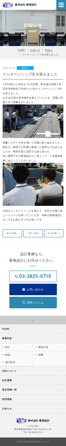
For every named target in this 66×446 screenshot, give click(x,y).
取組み (49, 50)
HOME (21, 50)
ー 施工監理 (8, 362)
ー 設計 (6, 347)
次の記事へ (53, 233)
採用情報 (7, 399)
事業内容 (7, 338)
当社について (9, 371)
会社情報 (7, 380)
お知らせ (35, 50)
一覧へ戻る (33, 233)
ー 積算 (6, 354)
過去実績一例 (9, 389)
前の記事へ (13, 233)
